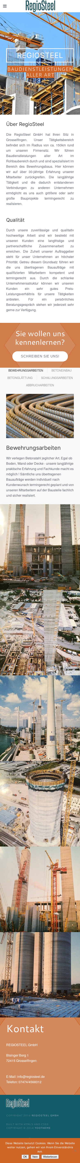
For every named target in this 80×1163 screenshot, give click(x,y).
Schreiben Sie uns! (40, 356)
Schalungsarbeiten (57, 378)
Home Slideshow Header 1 (36, 108)
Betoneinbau (61, 370)
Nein (35, 1156)
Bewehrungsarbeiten (25, 370)
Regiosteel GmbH (45, 1115)
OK (25, 1156)
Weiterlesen (50, 1156)
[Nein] (75, 1150)
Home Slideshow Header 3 (45, 108)
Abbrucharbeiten (40, 385)
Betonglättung (20, 378)
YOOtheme (43, 1127)
